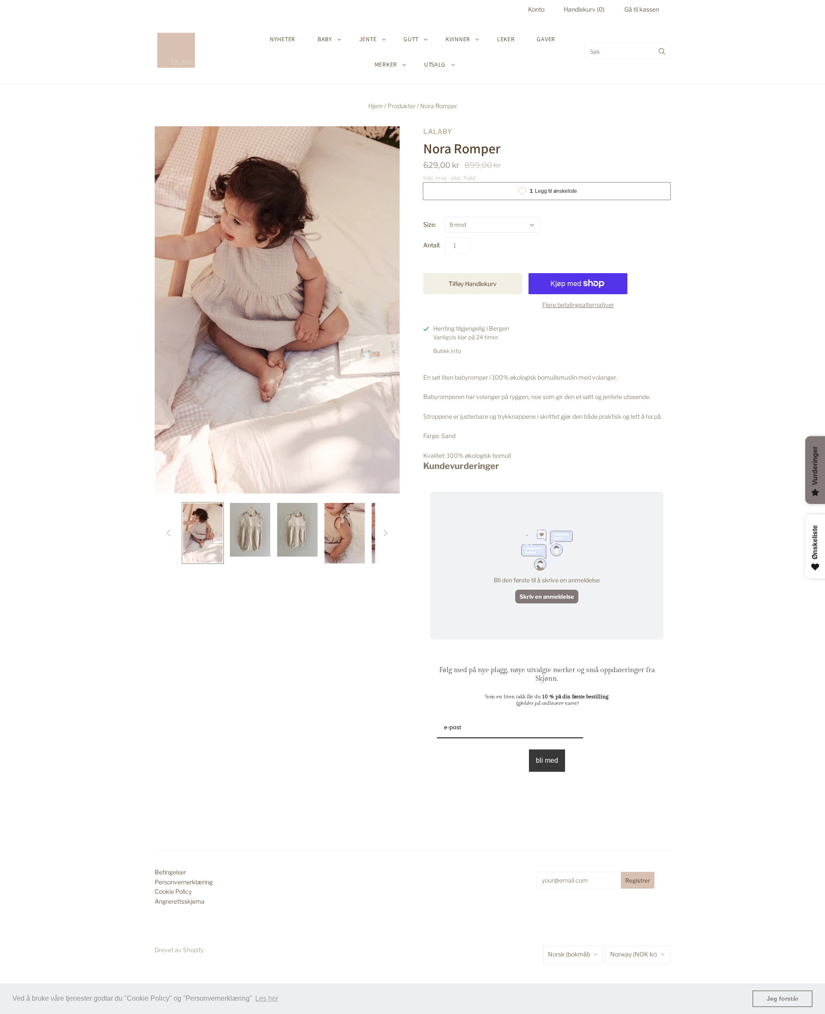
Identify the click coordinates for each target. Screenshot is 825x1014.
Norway (633, 954)
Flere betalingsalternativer (578, 304)
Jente (368, 39)
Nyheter (282, 39)
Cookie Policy (173, 891)
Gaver (546, 39)
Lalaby (437, 132)
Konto (536, 9)
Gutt (411, 39)
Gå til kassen (641, 9)
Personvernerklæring (184, 882)
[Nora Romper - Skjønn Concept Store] (203, 533)
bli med (547, 760)
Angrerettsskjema (180, 901)
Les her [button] (266, 998)
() (584, 9)
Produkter (402, 106)
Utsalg (435, 64)
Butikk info (447, 350)
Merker (386, 64)
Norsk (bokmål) (569, 954)
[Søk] (662, 51)
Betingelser (170, 872)
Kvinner (458, 39)
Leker (506, 39)
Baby (325, 39)
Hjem (375, 106)
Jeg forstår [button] (782, 998)
